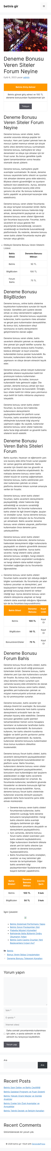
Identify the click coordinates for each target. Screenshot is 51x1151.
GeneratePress (38, 1144)
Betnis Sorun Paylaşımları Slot (25, 927)
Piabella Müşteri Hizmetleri (23, 930)
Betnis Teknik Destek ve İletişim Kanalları (24, 1111)
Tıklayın (25, 106)
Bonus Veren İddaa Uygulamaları (23, 954)
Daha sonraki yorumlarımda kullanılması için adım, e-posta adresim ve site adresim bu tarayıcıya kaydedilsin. (26, 1033)
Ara (5, 1060)
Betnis (10, 951)
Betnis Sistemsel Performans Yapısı (27, 924)
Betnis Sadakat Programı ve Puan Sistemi (24, 1092)
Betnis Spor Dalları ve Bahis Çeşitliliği (22, 1087)
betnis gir (11, 6)
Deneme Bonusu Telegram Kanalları (24, 958)
